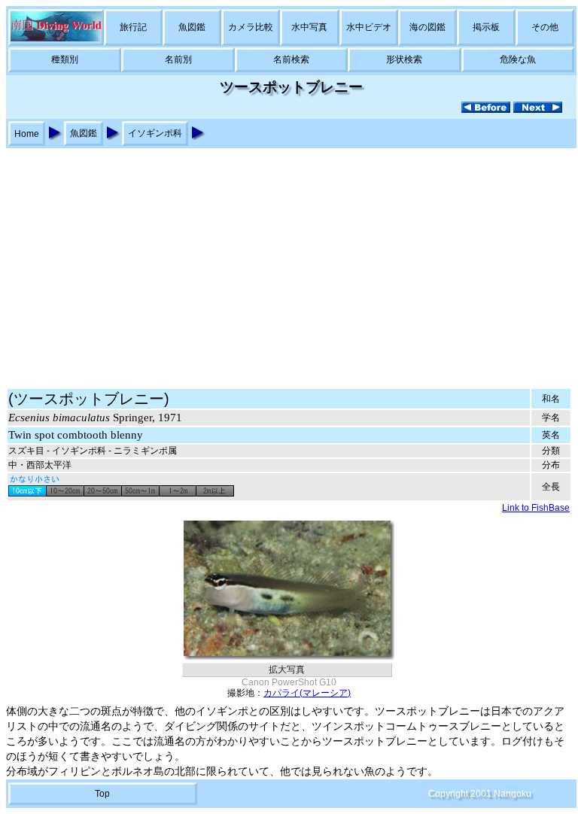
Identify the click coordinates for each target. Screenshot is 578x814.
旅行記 (133, 27)
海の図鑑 (427, 27)
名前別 (178, 59)
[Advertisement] (289, 261)
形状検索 (404, 59)
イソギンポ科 (155, 133)
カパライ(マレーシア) (307, 693)
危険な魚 (518, 59)
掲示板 (486, 27)
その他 (544, 27)
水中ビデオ (368, 27)
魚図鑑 (191, 27)
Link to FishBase (536, 508)
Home (26, 134)
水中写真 (309, 27)
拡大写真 (287, 669)
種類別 (64, 59)
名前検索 (291, 59)
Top (102, 793)
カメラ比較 (250, 27)
